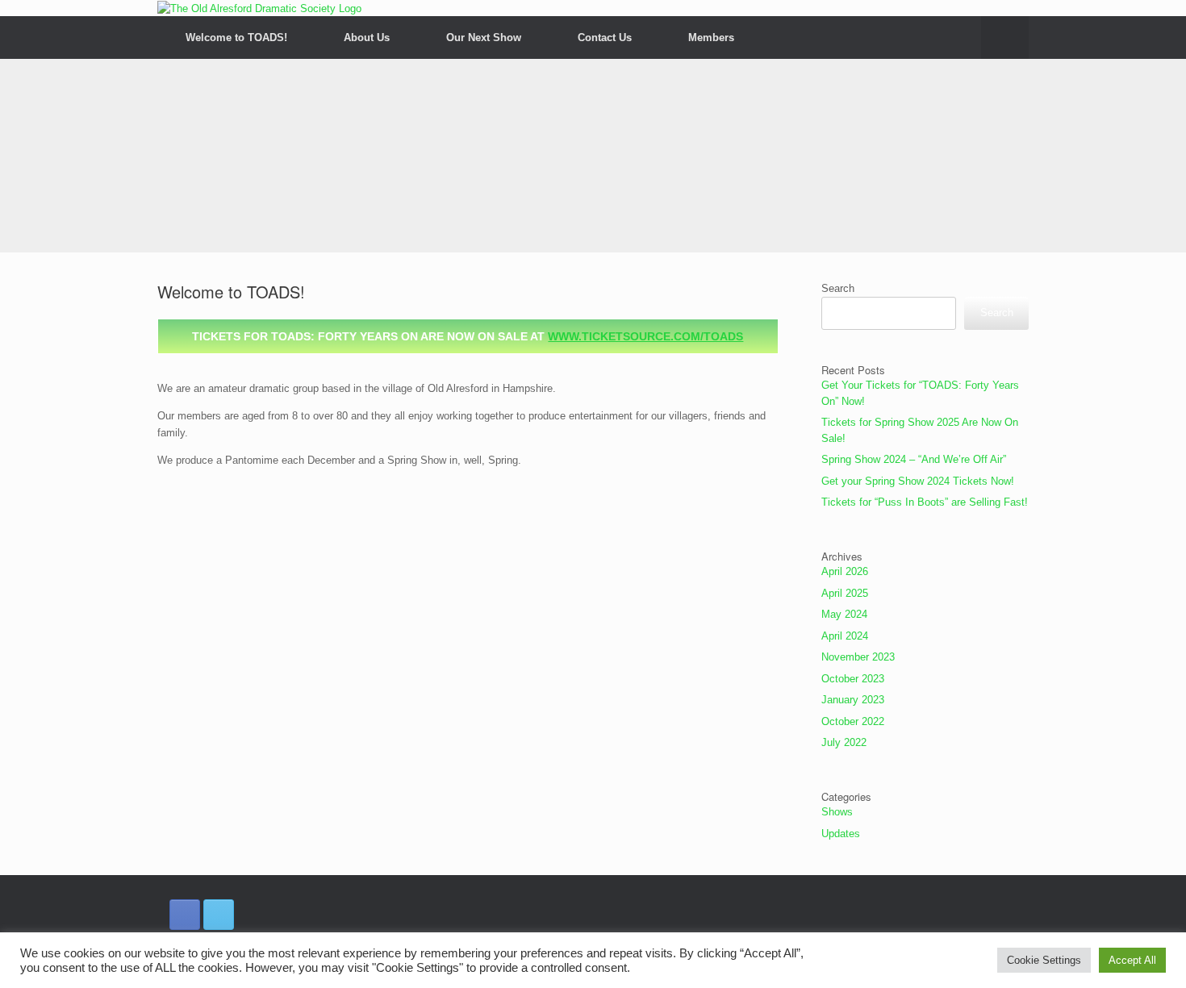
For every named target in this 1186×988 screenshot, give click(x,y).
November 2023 (858, 657)
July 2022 (844, 742)
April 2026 (844, 571)
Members (711, 37)
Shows (837, 812)
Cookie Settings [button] (1044, 960)
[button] (1005, 37)
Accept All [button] (1132, 960)
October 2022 (852, 721)
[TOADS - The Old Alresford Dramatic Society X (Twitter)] (218, 914)
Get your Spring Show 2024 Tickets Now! (917, 481)
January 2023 (852, 700)
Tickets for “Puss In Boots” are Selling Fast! (924, 502)
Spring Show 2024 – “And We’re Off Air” (913, 459)
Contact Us (605, 37)
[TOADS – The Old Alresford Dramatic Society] (259, 8)
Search (837, 288)
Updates (840, 834)
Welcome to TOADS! (236, 37)
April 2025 (844, 593)
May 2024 (844, 614)
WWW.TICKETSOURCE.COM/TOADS (645, 336)
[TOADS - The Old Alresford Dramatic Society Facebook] (184, 914)
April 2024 (844, 636)
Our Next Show (483, 37)
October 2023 (852, 679)
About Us (367, 37)
